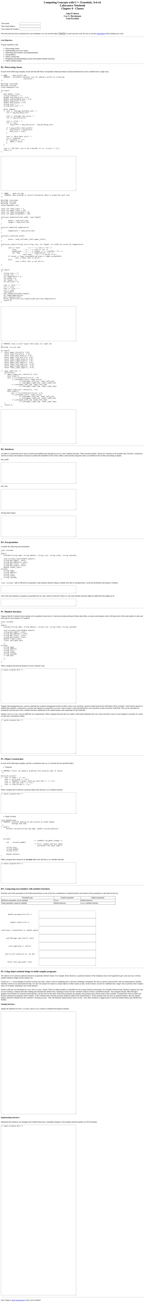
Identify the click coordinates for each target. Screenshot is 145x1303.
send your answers (18, 1300)
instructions (101, 34)
